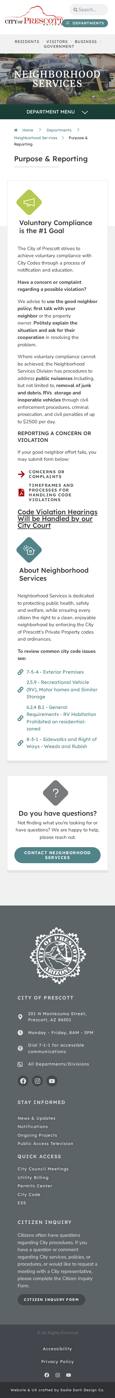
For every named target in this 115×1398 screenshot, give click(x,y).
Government (59, 46)
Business (86, 41)
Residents (27, 41)
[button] (57, 112)
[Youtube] (51, 1080)
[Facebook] (23, 1080)
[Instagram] (37, 1080)
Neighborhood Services (35, 137)
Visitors (57, 41)
